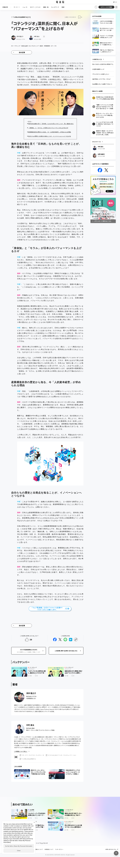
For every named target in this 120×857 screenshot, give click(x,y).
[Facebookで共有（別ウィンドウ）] (55, 639)
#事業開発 (47, 46)
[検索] (96, 7)
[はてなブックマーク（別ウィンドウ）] (70, 639)
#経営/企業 (24, 46)
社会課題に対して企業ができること (102, 84)
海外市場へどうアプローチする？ (101, 79)
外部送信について (49, 849)
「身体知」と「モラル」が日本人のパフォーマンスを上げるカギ (48, 128)
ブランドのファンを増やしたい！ (100, 74)
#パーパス (54, 46)
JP (113, 2)
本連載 (23, 68)
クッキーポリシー (59, 849)
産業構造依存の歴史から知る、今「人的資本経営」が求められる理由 (49, 132)
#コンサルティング (34, 46)
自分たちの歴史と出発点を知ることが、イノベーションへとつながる (49, 136)
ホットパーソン (96, 142)
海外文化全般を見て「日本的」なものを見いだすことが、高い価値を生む (51, 124)
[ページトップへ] (116, 853)
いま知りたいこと (97, 59)
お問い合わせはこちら (110, 849)
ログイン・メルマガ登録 (106, 7)
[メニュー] (116, 7)
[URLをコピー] (76, 639)
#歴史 (41, 46)
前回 (39, 76)
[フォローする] (44, 36)
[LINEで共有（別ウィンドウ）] (65, 639)
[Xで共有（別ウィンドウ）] (60, 639)
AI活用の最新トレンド (98, 69)
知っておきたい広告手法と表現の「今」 (102, 64)
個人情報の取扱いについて (36, 849)
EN (116, 2)
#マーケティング (15, 46)
